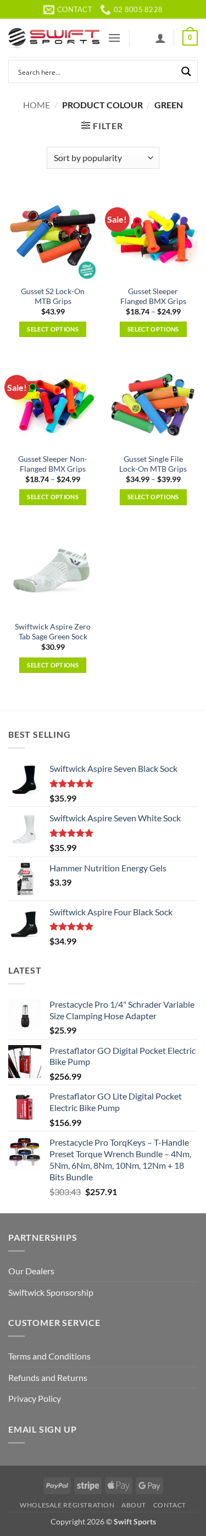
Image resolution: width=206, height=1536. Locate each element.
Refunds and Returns (47, 1377)
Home (36, 105)
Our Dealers (31, 1271)
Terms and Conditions (49, 1356)
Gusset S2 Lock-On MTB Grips (53, 296)
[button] (114, 37)
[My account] (160, 38)
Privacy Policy (34, 1398)
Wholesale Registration (67, 1505)
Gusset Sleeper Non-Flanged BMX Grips (52, 464)
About (133, 1505)
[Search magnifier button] (186, 71)
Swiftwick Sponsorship (50, 1292)
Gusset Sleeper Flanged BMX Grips (153, 296)
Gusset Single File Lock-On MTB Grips (153, 464)
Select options (53, 329)
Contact (169, 1505)
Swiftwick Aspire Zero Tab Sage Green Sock (53, 631)
